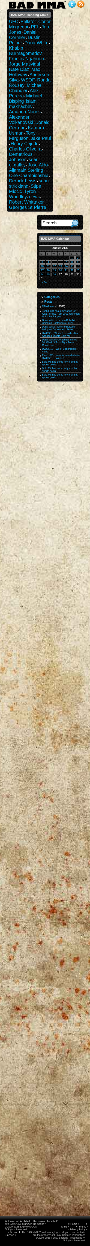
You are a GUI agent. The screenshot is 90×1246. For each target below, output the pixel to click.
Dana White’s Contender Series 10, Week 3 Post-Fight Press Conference (59, 342)
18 (48, 270)
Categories (52, 297)
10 (42, 266)
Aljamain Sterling (26, 170)
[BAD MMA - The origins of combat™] (37, 9)
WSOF (28, 79)
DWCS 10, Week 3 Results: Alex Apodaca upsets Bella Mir (60, 334)
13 (60, 266)
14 (66, 266)
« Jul (44, 282)
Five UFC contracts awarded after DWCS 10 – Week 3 (61, 356)
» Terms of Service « (13, 1233)
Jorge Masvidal (24, 63)
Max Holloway (24, 72)
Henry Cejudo (25, 143)
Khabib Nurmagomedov (25, 50)
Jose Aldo (38, 164)
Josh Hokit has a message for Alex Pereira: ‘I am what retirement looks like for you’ (61, 314)
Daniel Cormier (22, 35)
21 (66, 270)
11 (48, 266)
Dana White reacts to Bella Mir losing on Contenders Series (59, 321)
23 (77, 270)
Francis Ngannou (26, 58)
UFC (13, 21)
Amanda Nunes (25, 111)
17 (42, 270)
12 (54, 266)
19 (54, 270)
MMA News (48, 306)
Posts (48, 301)
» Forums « (81, 1226)
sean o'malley (24, 162)
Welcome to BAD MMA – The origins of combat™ (32, 1221)
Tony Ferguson (22, 135)
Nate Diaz (19, 69)
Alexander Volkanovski (21, 119)
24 (42, 274)
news (34, 196)
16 (77, 266)
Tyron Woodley (22, 194)
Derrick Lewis (22, 180)
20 (60, 270)
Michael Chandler (25, 88)
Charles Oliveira (25, 148)
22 (72, 270)
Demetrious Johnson (21, 157)
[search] (75, 224)
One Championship (28, 175)
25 (48, 274)
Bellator (28, 21)
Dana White (36, 42)
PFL (35, 26)
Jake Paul (41, 138)
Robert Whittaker (26, 202)
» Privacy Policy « (78, 1229)
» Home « (73, 1223)
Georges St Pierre (27, 207)
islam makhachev (23, 104)
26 (54, 274)
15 (72, 266)
